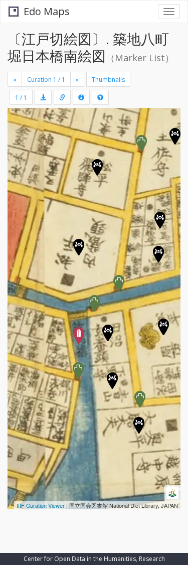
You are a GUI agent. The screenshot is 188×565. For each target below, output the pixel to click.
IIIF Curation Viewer (41, 505)
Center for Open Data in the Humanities (80, 558)
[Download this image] (43, 97)
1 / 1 (21, 97)
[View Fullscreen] (21, 158)
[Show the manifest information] (81, 97)
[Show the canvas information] (62, 97)
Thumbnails (108, 79)
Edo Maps (47, 11)
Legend (27, 495)
